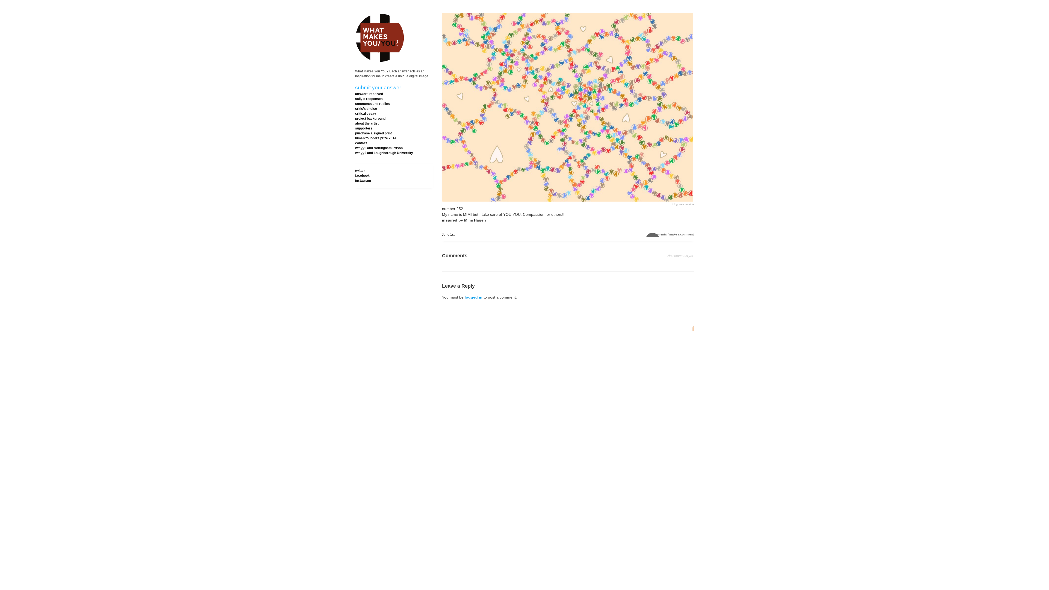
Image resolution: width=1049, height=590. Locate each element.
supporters (363, 128)
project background (370, 118)
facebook (362, 176)
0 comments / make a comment (671, 234)
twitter (360, 171)
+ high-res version (682, 204)
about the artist (367, 123)
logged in (473, 297)
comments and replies (372, 104)
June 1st (448, 235)
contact (361, 143)
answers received (369, 94)
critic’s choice (366, 109)
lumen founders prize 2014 (375, 138)
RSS (691, 328)
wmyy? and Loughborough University (384, 153)
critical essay (365, 114)
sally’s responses (369, 99)
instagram (363, 180)
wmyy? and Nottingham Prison (379, 148)
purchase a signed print (373, 133)
